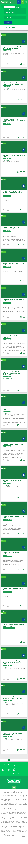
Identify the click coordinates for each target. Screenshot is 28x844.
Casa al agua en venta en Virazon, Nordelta (13, 517)
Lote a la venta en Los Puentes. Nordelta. (13, 481)
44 (4, 504)
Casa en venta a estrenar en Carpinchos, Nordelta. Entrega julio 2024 (14, 120)
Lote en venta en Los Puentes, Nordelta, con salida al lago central (14, 83)
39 (4, 288)
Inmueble (8, 9)
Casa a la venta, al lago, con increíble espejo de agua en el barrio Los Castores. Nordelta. (12, 193)
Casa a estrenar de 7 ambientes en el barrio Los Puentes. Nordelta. (14, 697)
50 (4, 540)
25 (4, 396)
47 (4, 324)
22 (4, 107)
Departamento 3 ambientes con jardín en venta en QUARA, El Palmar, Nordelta (13, 373)
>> (18, 760)
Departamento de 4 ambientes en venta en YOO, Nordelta (13, 47)
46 (4, 432)
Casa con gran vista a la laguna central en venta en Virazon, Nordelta (12, 662)
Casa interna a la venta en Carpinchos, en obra (11, 228)
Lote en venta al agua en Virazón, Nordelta (13, 264)
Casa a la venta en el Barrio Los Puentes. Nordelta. (13, 733)
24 (4, 179)
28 (4, 468)
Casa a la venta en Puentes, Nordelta (11, 553)
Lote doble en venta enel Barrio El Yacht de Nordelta (14, 625)
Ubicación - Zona (10, 12)
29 (4, 35)
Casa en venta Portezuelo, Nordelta (11, 408)
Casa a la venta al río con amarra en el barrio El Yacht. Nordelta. (14, 589)
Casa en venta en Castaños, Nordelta (11, 336)
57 (4, 576)
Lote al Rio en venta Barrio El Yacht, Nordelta (14, 155)
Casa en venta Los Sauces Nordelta (14, 444)
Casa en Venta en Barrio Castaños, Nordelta (13, 300)
